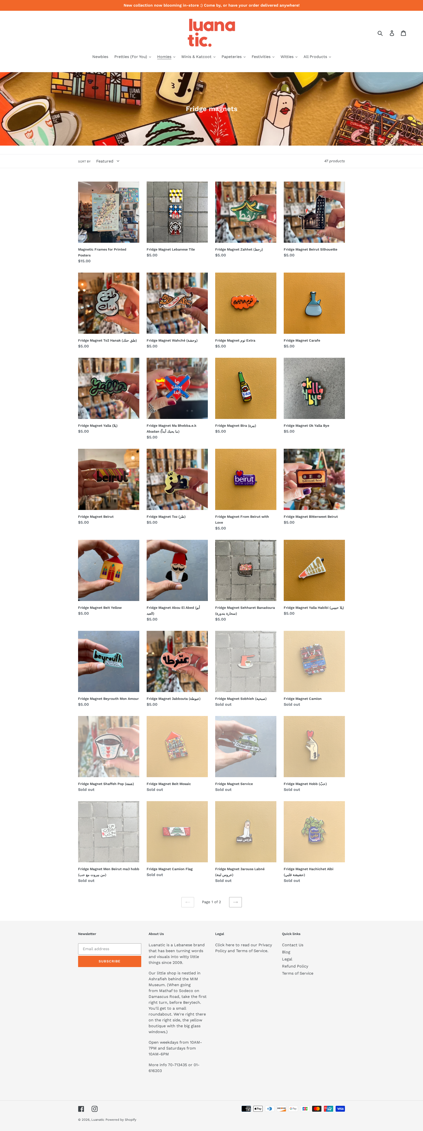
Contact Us (292, 945)
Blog (286, 952)
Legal (287, 959)
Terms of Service (297, 973)
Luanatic (97, 1119)
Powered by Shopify (121, 1119)
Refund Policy (295, 966)
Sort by (84, 161)
